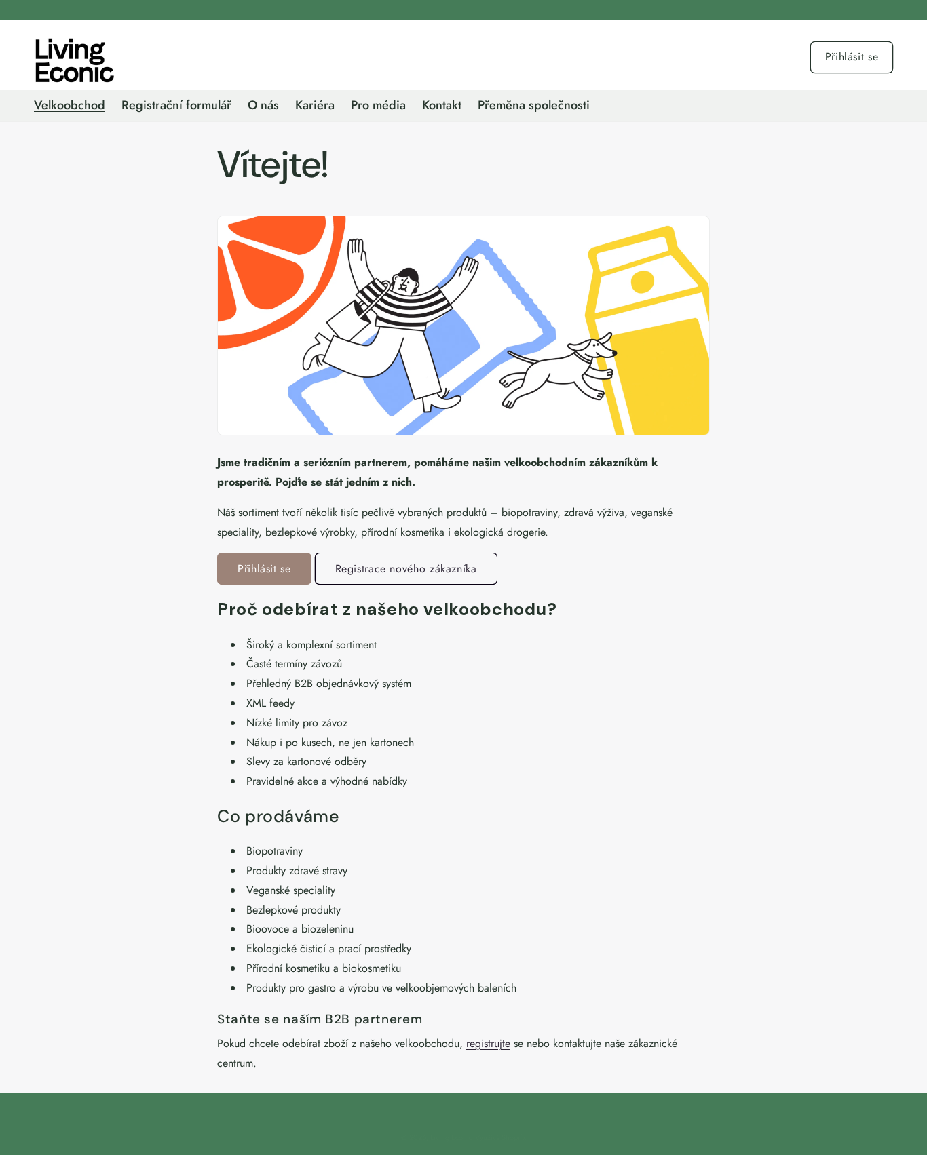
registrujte (488, 1043)
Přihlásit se (852, 56)
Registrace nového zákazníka (406, 568)
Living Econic (451, 1137)
